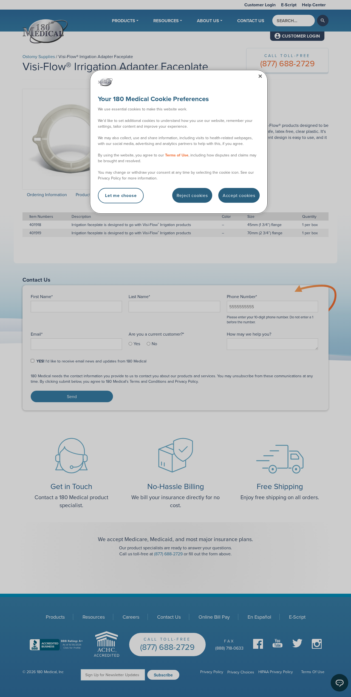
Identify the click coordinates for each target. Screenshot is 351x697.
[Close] (260, 76)
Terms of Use (176, 155)
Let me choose (121, 195)
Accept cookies (239, 195)
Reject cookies (192, 195)
